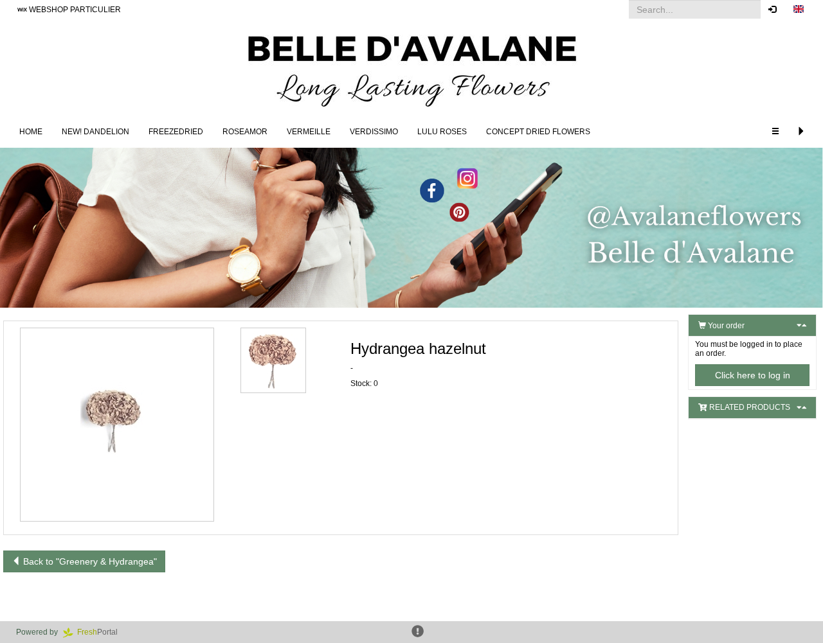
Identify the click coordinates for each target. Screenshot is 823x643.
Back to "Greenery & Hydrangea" (89, 561)
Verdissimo (374, 131)
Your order (725, 325)
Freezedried (176, 131)
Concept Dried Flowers (538, 131)
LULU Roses (442, 131)
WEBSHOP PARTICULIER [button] (74, 9)
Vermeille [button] (308, 131)
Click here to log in (752, 375)
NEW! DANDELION (95, 131)
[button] (798, 9)
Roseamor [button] (244, 131)
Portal (101, 632)
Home (30, 131)
